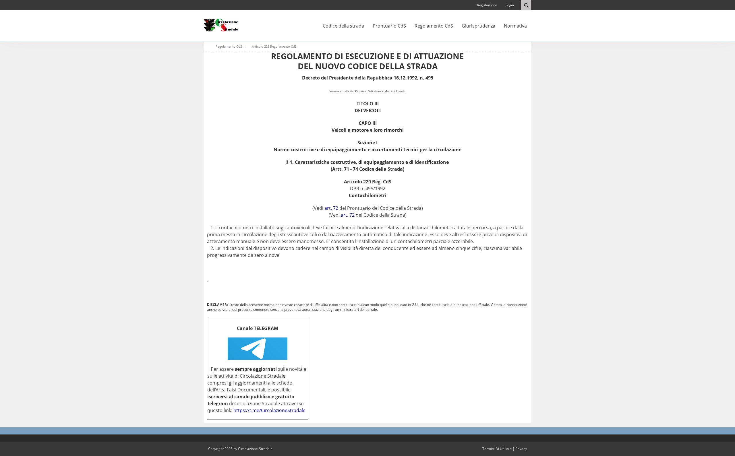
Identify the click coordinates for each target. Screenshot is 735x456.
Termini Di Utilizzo (497, 448)
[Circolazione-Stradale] (221, 24)
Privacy (521, 448)
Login (510, 5)
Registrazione (487, 5)
